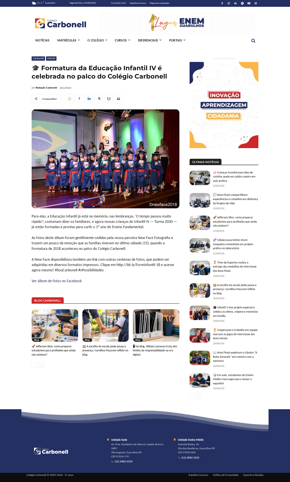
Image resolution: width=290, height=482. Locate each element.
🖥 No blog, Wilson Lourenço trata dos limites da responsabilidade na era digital (155, 350)
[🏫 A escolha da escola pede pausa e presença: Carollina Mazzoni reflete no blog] (105, 325)
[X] (98, 98)
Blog (36, 340)
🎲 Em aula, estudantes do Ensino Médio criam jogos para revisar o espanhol (233, 379)
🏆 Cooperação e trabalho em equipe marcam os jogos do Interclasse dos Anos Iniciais (235, 334)
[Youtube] (249, 3)
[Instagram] (229, 3)
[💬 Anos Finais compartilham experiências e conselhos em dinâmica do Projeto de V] (200, 200)
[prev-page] (34, 365)
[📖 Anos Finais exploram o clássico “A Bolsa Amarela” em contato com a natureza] (200, 358)
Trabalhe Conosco (198, 475)
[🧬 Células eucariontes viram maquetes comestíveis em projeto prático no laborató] (200, 245)
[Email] (108, 98)
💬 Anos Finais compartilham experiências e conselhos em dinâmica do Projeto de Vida (235, 199)
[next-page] (41, 365)
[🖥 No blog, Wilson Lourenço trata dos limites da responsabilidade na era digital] (156, 325)
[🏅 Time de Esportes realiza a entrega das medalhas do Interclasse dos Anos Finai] (200, 268)
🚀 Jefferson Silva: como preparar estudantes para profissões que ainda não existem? (54, 350)
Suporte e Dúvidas (253, 475)
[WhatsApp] (69, 98)
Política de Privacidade (225, 475)
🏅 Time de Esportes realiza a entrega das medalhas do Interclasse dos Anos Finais (234, 267)
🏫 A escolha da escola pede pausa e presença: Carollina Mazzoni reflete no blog (105, 350)
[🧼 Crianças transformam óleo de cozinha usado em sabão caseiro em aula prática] (200, 178)
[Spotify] (242, 3)
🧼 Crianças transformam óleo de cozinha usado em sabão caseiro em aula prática (234, 177)
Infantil (51, 58)
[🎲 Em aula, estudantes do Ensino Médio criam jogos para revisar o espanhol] (200, 380)
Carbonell (38, 58)
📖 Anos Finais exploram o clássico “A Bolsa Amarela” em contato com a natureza (235, 357)
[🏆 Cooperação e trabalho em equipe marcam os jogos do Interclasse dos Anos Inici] (200, 335)
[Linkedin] (235, 3)
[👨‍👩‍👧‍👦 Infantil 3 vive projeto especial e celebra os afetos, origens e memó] (200, 313)
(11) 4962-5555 (124, 462)
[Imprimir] (118, 98)
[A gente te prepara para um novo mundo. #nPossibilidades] (66, 23)
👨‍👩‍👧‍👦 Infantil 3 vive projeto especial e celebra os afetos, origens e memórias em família (235, 312)
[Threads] (255, 3)
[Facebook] (222, 3)
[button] (253, 41)
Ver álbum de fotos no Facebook (57, 281)
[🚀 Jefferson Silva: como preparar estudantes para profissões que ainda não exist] (55, 325)
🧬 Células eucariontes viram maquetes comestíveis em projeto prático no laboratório (233, 244)
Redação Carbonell (46, 87)
